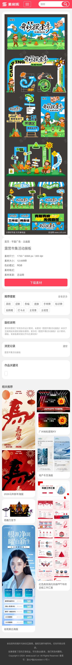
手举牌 (47, 303)
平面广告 (16, 241)
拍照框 (9, 310)
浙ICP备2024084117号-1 (38, 659)
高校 (8, 303)
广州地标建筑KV (47, 431)
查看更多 (62, 296)
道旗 (36, 303)
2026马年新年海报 (13, 494)
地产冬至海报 (46, 475)
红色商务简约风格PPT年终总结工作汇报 (53, 585)
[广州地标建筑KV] (53, 391)
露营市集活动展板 (13, 352)
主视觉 (44, 310)
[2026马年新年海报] (18, 391)
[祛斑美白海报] (18, 526)
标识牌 (58, 303)
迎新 (17, 303)
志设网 (20, 274)
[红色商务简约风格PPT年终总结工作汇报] (53, 482)
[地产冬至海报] (53, 438)
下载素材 (36, 282)
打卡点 (21, 310)
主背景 (33, 310)
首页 (7, 241)
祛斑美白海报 (11, 629)
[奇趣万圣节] (18, 500)
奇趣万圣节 (10, 520)
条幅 (27, 303)
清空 (65, 346)
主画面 (26, 241)
